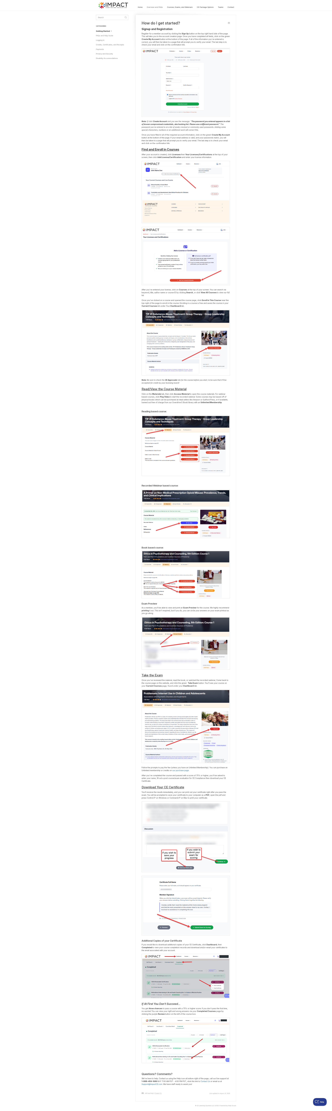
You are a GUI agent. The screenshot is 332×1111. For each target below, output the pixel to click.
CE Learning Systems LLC (206, 1105)
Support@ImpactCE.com (152, 1084)
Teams (220, 7)
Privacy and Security (104, 54)
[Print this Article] (229, 23)
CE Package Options (205, 7)
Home (140, 7)
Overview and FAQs (155, 7)
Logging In (100, 40)
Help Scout (232, 1105)
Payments (100, 49)
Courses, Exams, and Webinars (180, 7)
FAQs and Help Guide (104, 36)
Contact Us (205, 1081)
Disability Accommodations (107, 58)
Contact (231, 7)
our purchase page (180, 770)
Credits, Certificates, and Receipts (110, 45)
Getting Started (103, 31)
